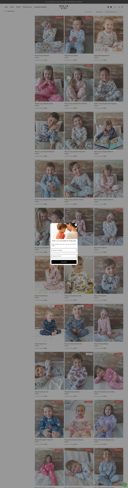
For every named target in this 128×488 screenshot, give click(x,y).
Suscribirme (64, 262)
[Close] (76, 225)
